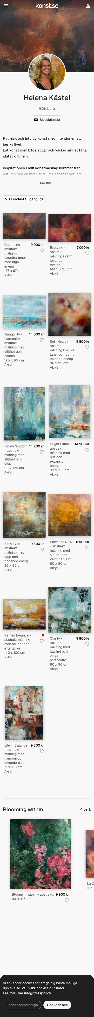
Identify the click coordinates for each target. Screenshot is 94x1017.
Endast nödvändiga (22, 1005)
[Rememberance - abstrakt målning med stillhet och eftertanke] (24, 614)
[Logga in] (88, 7)
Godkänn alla (57, 1005)
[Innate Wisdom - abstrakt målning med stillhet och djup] (24, 413)
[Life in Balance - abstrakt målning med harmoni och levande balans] (24, 713)
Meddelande (50, 120)
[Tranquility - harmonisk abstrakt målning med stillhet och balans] (24, 311)
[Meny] (6, 6)
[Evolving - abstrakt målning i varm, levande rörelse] (69, 228)
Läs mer (46, 183)
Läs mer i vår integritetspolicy (27, 993)
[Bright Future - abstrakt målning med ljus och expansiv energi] (69, 411)
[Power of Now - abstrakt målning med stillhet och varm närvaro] (69, 515)
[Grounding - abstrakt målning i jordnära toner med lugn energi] (24, 226)
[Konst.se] (47, 6)
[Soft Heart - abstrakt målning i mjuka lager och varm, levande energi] (69, 314)
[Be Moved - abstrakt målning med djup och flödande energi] (24, 515)
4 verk (85, 809)
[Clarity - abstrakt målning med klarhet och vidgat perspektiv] (69, 610)
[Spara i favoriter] (41, 250)
